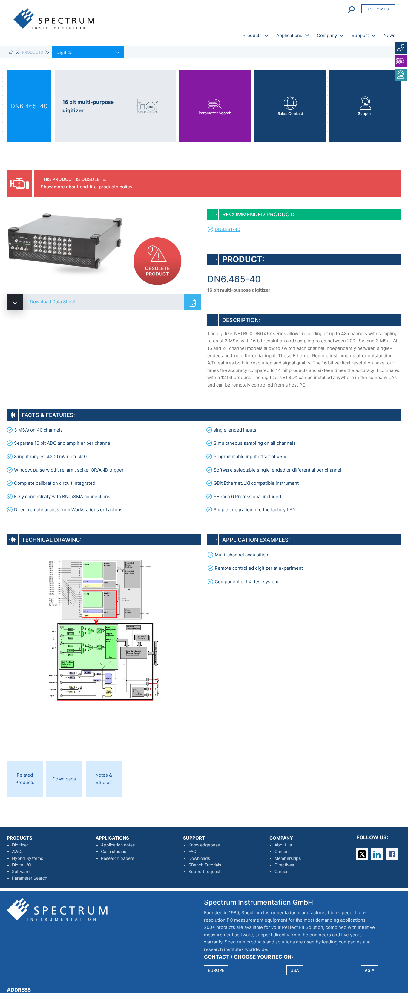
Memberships (287, 858)
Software (21, 871)
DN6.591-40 (227, 229)
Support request (204, 871)
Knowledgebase (204, 845)
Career (281, 871)
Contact (282, 851)
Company (327, 35)
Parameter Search (29, 878)
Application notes (118, 845)
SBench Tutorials (204, 865)
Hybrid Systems (27, 858)
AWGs (17, 851)
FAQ (192, 851)
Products (252, 35)
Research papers (117, 858)
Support (360, 35)
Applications (289, 35)
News (389, 35)
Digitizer (20, 845)
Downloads (199, 858)
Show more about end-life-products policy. (87, 187)
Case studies (113, 851)
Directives (284, 865)
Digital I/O (21, 865)
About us (283, 845)
